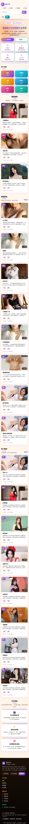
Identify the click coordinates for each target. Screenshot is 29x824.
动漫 (25, 8)
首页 (5, 8)
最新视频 (4, 785)
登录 (3, 17)
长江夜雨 (5, 220)
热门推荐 (4, 787)
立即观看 (8, 39)
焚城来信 (5, 655)
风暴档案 (5, 503)
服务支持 (6, 794)
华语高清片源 (12, 819)
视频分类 (4, 783)
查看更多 (26, 199)
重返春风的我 (6, 372)
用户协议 (6, 801)
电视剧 (18, 8)
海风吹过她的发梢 (7, 433)
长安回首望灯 (6, 342)
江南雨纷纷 (6, 120)
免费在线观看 (18, 819)
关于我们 (6, 798)
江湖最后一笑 (6, 311)
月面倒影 (5, 625)
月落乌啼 (5, 151)
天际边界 (5, 685)
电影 (11, 8)
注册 (7, 17)
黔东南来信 (6, 181)
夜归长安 (5, 281)
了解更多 (20, 39)
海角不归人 (6, 564)
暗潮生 (4, 251)
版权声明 (6, 796)
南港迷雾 (5, 533)
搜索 (24, 12)
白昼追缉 (5, 594)
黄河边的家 (6, 403)
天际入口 (5, 472)
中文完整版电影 (5, 819)
